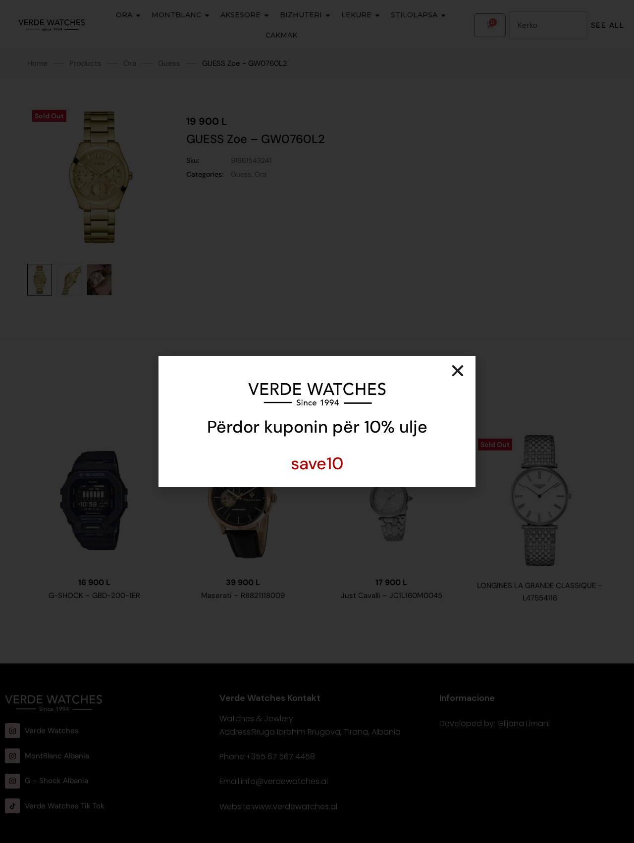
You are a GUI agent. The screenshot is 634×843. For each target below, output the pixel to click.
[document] (317, 421)
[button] (458, 371)
